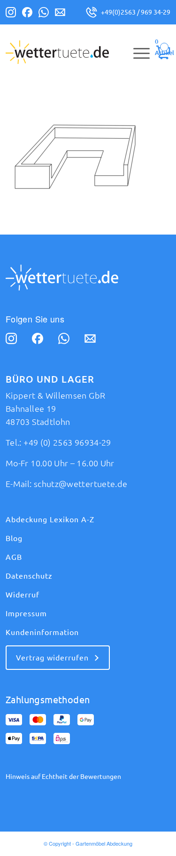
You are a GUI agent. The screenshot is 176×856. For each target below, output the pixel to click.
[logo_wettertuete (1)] (72, 52)
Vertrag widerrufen (52, 657)
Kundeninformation (42, 632)
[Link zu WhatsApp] (43, 14)
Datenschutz (29, 576)
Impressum (26, 613)
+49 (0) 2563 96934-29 (67, 442)
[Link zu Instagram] (10, 14)
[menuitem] (137, 52)
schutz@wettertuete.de (81, 483)
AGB (14, 557)
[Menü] (137, 52)
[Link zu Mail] (60, 14)
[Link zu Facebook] (27, 14)
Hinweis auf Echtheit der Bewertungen (63, 776)
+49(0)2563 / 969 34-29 (135, 12)
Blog (14, 538)
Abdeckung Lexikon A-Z (50, 519)
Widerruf (22, 594)
